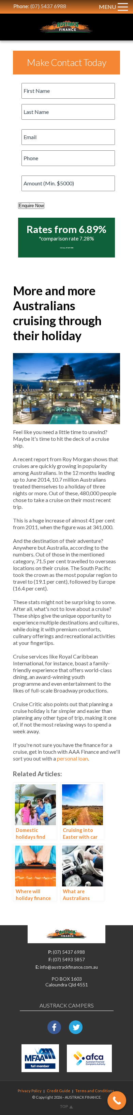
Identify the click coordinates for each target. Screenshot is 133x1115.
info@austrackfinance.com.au (69, 967)
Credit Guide (58, 1090)
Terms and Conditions (94, 1090)
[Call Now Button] (116, 1100)
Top (64, 1106)
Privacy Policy (30, 1090)
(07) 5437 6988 (48, 6)
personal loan (72, 758)
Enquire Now (31, 205)
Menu (107, 6)
